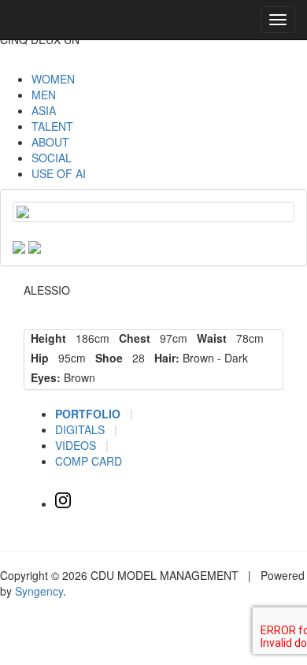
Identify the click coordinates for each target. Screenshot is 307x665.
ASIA (43, 110)
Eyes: (42, 377)
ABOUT (50, 142)
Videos (77, 445)
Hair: (163, 358)
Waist (208, 338)
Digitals (81, 429)
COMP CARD (88, 461)
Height (45, 338)
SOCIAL (51, 157)
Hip (36, 358)
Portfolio (89, 414)
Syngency (39, 591)
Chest (131, 338)
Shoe (106, 358)
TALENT (52, 126)
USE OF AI (58, 173)
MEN (43, 94)
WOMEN (53, 79)
